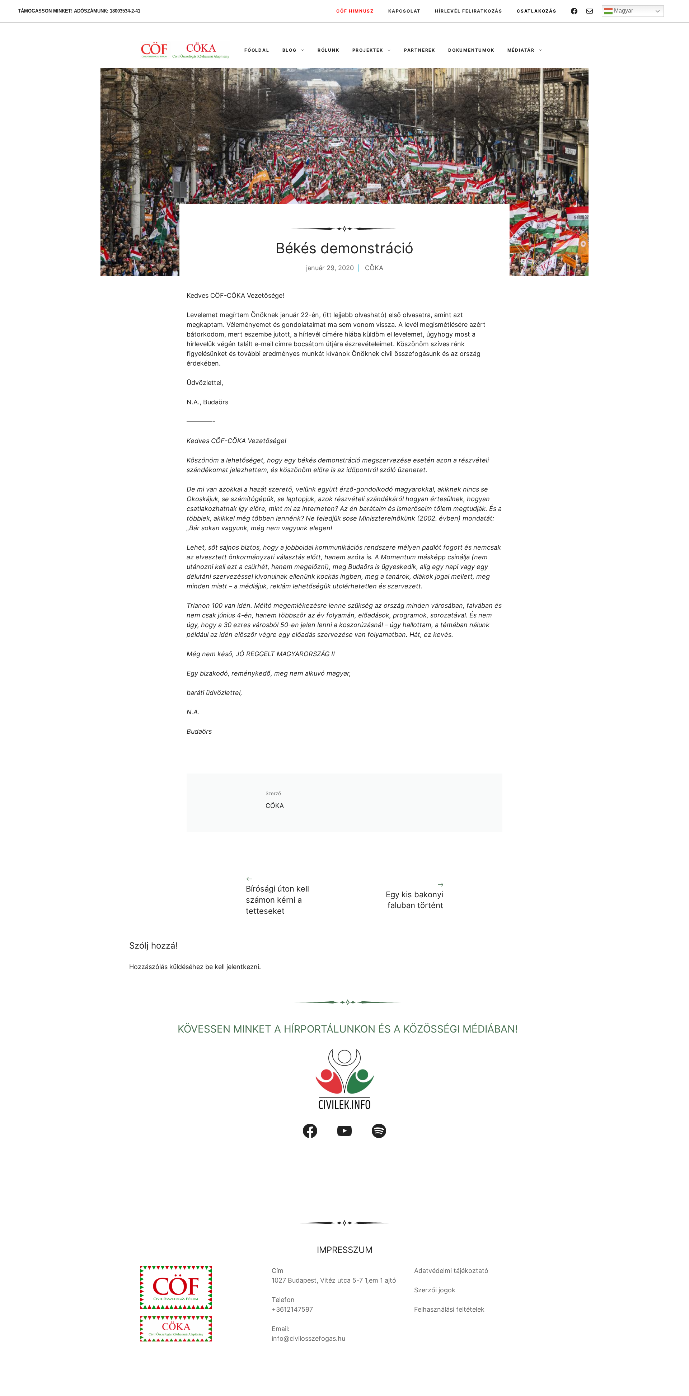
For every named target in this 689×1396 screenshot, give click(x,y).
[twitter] (589, 11)
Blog (289, 50)
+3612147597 (292, 1309)
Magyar (623, 11)
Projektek (367, 50)
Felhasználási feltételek (449, 1309)
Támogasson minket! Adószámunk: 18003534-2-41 (79, 11)
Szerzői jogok (434, 1290)
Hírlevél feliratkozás (468, 11)
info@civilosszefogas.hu (308, 1338)
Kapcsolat (404, 11)
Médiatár (521, 50)
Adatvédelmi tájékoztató (451, 1270)
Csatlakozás (537, 11)
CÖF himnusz (355, 11)
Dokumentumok (471, 50)
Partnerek (419, 50)
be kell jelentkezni (232, 966)
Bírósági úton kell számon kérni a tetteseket (277, 900)
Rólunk (328, 50)
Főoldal (256, 50)
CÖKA (374, 268)
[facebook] (574, 11)
